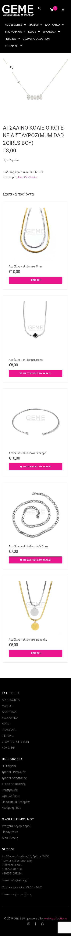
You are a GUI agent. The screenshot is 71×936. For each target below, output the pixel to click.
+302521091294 (12, 873)
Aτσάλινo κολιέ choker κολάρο (27, 453)
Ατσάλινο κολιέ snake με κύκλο (28, 639)
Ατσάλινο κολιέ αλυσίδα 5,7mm (28, 546)
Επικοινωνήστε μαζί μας (16, 894)
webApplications (55, 918)
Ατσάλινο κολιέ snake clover (26, 359)
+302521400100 (12, 869)
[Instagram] (29, 924)
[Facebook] (36, 924)
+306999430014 (12, 865)
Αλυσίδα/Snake (27, 177)
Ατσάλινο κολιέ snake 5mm (26, 266)
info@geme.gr (19, 880)
